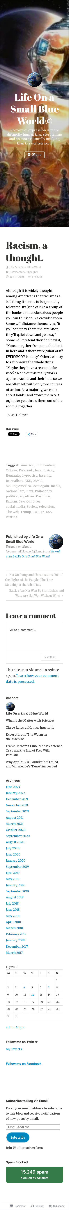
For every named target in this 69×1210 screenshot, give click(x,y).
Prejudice (43, 496)
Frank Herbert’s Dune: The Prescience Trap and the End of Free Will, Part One (34, 750)
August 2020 (15, 842)
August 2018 (15, 897)
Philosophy (43, 491)
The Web (12, 512)
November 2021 (17, 805)
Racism (11, 501)
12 (32, 994)
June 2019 (13, 873)
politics (11, 496)
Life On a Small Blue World (25, 267)
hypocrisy (29, 475)
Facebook (26, 470)
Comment (50, 656)
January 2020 (15, 860)
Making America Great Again (27, 486)
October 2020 (16, 830)
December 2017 (17, 946)
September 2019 (17, 866)
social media (15, 506)
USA (49, 512)
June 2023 (13, 787)
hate (38, 470)
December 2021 (17, 799)
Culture (11, 470)
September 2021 (17, 811)
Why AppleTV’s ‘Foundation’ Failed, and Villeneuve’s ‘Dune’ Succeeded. (32, 764)
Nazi (29, 491)
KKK (28, 481)
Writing (11, 517)
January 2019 (15, 885)
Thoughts (32, 271)
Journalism (14, 481)
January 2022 (15, 793)
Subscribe (18, 1137)
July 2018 (12, 903)
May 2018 (13, 916)
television (46, 506)
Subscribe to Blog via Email (27, 1101)
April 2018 (13, 922)
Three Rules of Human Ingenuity (30, 727)
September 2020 (18, 836)
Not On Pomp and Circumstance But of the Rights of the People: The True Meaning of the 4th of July (33, 579)
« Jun (9, 1027)
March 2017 (14, 952)
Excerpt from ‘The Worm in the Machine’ (26, 737)
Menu (36, 155)
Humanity (13, 475)
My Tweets (14, 1049)
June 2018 (13, 909)
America (27, 465)
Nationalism (15, 491)
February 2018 (16, 934)
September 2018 (17, 891)
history (48, 470)
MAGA (38, 481)
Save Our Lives (29, 501)
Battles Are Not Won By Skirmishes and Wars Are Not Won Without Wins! (35, 593)
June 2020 (13, 854)
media (55, 486)
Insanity (45, 475)
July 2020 (13, 848)
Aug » (20, 1027)
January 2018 (15, 940)
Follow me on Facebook (23, 1064)
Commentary (17, 271)
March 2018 (14, 928)
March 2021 (14, 824)
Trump (25, 512)
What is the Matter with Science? (30, 720)
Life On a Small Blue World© (34, 108)
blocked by (39, 1176)
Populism (27, 496)
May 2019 (12, 879)
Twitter (38, 512)
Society (32, 506)
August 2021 (14, 817)
